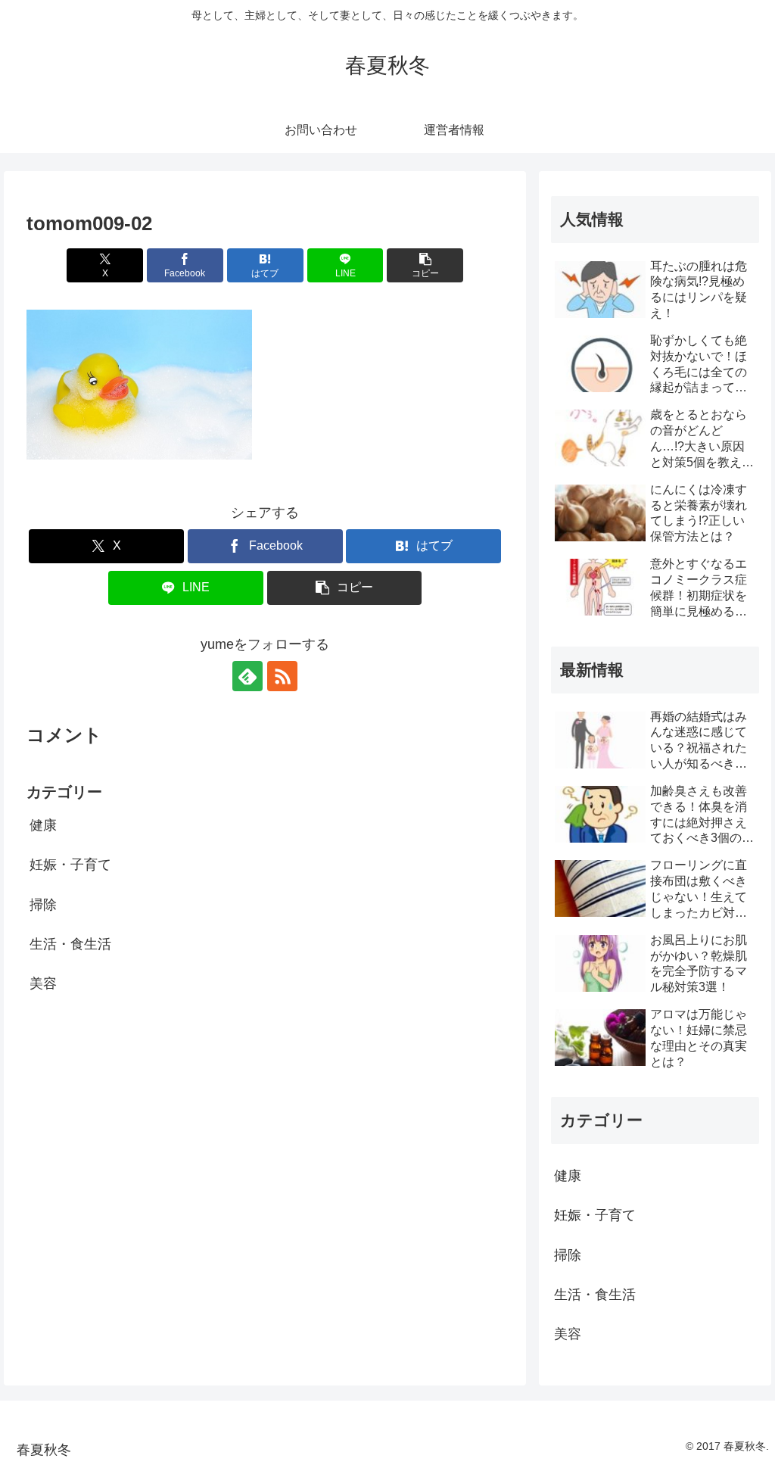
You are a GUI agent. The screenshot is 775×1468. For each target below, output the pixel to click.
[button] (425, 265)
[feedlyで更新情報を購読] (247, 676)
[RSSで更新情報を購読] (282, 676)
